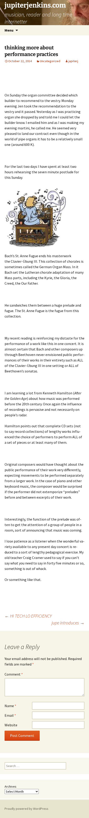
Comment (14, 674)
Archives (10, 786)
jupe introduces (68, 623)
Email (10, 715)
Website (11, 725)
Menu (9, 30)
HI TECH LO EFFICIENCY (28, 616)
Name (10, 705)
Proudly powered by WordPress (26, 809)
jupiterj (73, 61)
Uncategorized (50, 61)
